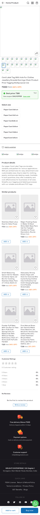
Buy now (29, 510)
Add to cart (10, 510)
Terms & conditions (13, 486)
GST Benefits (17, 490)
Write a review (20, 405)
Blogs (26, 490)
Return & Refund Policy (26, 482)
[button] (4, 59)
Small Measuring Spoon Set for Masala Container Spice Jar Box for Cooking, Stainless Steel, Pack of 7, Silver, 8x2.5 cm (10, 278)
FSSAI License (10, 482)
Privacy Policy (28, 486)
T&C (35, 93)
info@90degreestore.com (20, 455)
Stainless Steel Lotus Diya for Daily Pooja (10, 223)
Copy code (26, 96)
